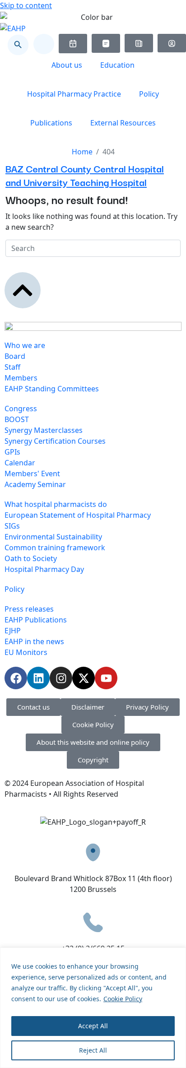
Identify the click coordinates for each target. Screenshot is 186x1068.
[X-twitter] (83, 678)
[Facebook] (16, 678)
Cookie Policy (122, 998)
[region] (93, 1007)
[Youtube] (106, 678)
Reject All (93, 1050)
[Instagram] (61, 678)
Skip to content (26, 5)
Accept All (93, 1026)
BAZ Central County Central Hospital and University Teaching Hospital (84, 175)
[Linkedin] (38, 678)
